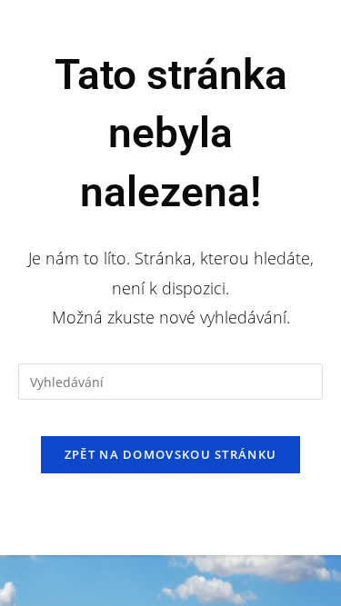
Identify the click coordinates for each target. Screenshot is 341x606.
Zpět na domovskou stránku (171, 454)
